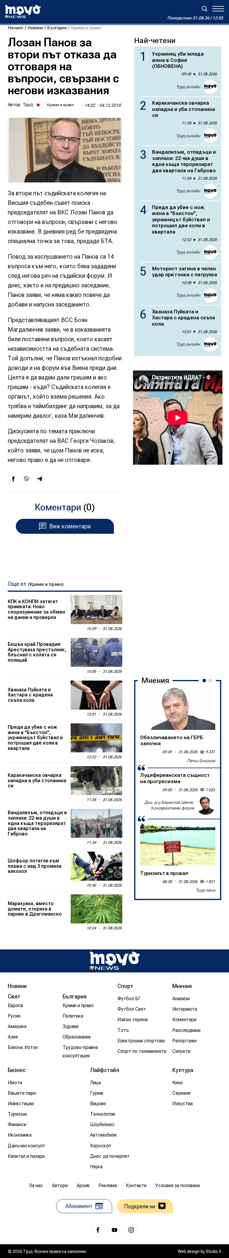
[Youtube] (114, 1230)
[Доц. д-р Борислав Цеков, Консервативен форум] (205, 805)
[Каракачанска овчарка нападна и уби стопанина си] (96, 780)
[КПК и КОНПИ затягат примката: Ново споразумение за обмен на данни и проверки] (96, 609)
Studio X (213, 1251)
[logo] (23, 11)
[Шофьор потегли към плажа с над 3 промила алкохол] (96, 866)
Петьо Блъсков (201, 760)
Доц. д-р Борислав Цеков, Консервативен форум (169, 805)
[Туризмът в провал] (177, 844)
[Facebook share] (13, 479)
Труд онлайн (188, 86)
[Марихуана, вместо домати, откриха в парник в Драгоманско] (96, 908)
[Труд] (114, 961)
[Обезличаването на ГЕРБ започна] (177, 708)
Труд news (205, 890)
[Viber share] (26, 479)
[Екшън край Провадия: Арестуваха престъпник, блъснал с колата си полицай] (96, 652)
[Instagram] (131, 1230)
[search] (205, 9)
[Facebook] (98, 1230)
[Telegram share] (39, 479)
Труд (28, 104)
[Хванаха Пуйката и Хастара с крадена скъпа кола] (96, 695)
